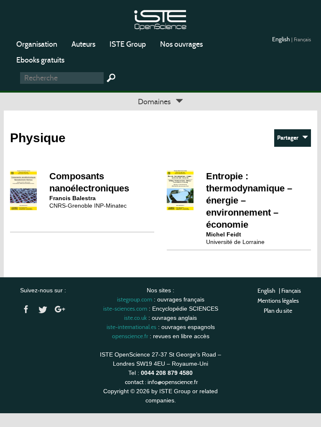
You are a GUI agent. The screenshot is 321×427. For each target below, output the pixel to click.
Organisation (36, 44)
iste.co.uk (135, 318)
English (281, 39)
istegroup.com (134, 299)
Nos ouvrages (181, 44)
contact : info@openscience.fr (161, 382)
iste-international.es (131, 327)
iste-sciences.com (125, 308)
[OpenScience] (160, 19)
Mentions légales (278, 300)
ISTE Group (128, 44)
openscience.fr (130, 336)
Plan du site (278, 310)
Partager (289, 137)
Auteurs (83, 44)
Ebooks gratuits (40, 60)
